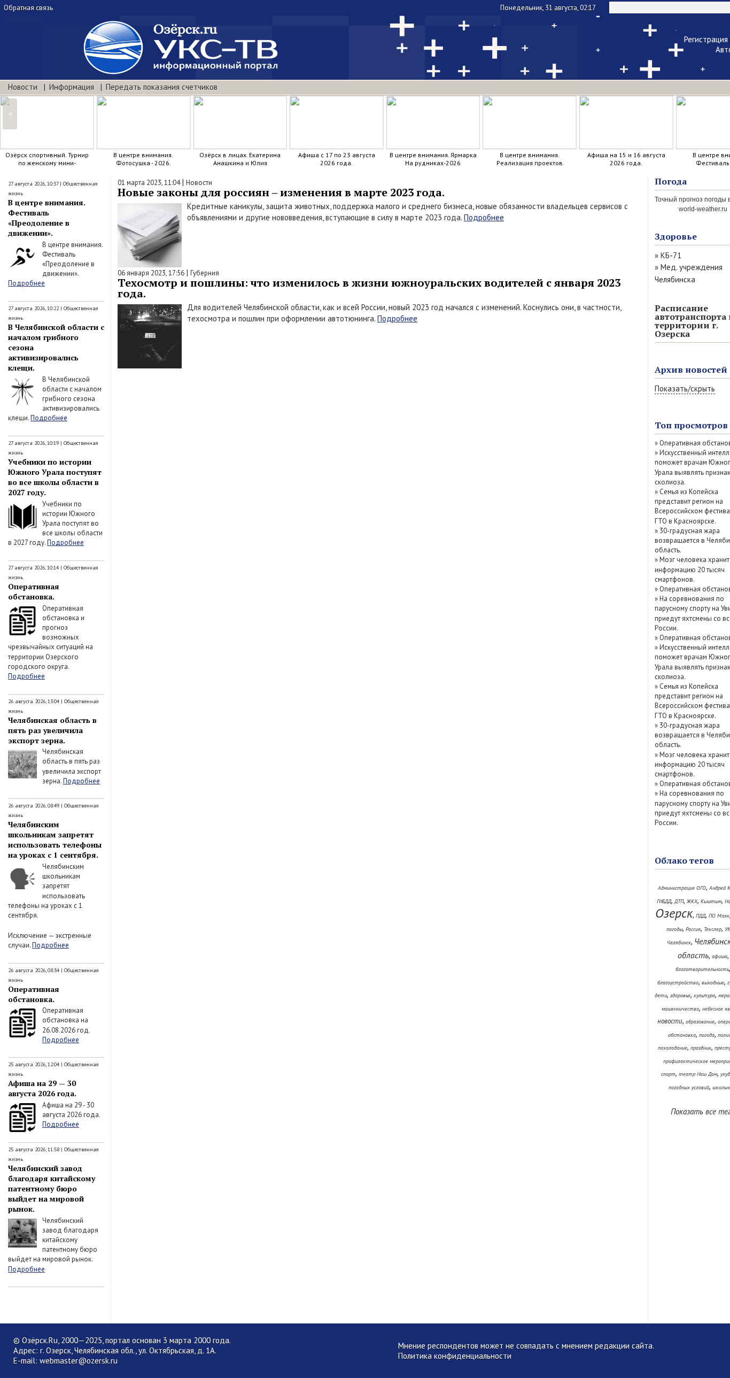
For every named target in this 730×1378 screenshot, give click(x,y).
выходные (713, 982)
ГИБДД (664, 901)
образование (700, 1021)
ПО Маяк (719, 915)
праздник (700, 1047)
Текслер (712, 929)
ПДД (700, 915)
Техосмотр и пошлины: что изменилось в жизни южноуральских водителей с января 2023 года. (369, 288)
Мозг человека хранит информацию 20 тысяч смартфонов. (692, 569)
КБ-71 (671, 255)
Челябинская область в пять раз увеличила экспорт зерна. (52, 730)
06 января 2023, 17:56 (151, 273)
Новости (22, 87)
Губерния (204, 273)
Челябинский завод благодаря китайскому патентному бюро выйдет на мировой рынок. (51, 1188)
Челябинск (679, 942)
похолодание (672, 1047)
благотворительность (702, 969)
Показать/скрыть (685, 388)
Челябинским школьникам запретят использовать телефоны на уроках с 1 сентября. (55, 839)
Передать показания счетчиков (162, 87)
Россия (693, 929)
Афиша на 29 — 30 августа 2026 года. (42, 1088)
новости (669, 1021)
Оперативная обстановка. (33, 591)
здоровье (680, 995)
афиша (719, 956)
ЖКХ (692, 901)
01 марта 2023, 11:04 (149, 182)
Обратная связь (28, 7)
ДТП (679, 901)
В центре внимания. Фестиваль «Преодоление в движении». (47, 217)
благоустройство (677, 982)
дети (661, 995)
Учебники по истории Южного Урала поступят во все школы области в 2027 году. (55, 477)
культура (704, 995)
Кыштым (711, 901)
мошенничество (680, 1008)
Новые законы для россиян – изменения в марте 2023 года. (281, 192)
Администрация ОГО (682, 887)
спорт (668, 1074)
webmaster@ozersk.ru (79, 1361)
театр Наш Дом (698, 1074)
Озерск (674, 913)
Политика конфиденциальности (454, 1356)
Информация (71, 87)
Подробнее (26, 283)
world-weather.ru (703, 209)
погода (707, 1034)
